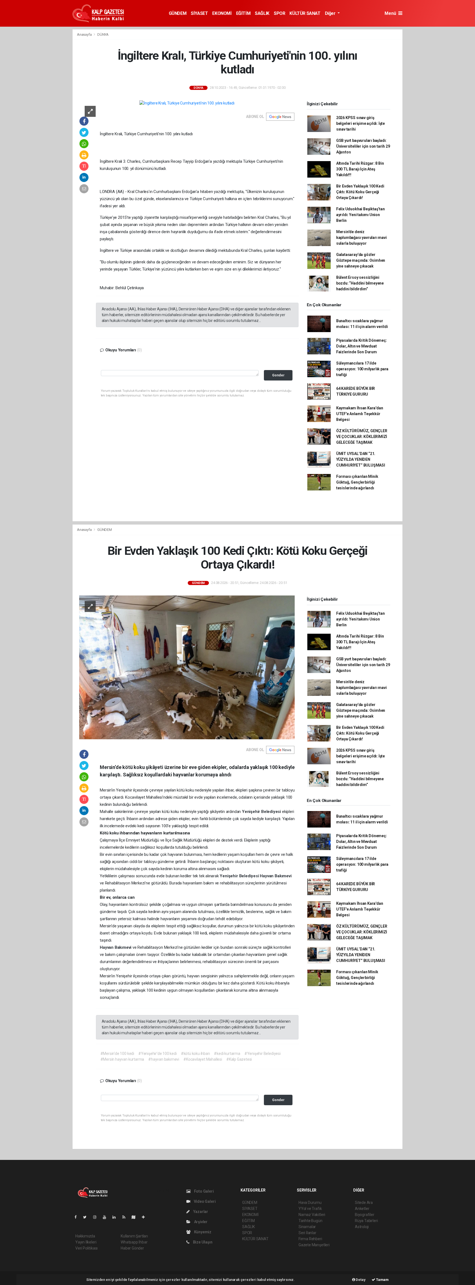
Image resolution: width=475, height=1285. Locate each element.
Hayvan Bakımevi (275, 875)
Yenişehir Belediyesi (262, 811)
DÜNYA (103, 34)
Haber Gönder (132, 1248)
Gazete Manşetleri (314, 1245)
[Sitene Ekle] (145, 1217)
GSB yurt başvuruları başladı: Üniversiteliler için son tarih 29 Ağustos (363, 146)
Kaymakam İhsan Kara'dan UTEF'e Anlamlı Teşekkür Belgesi (359, 414)
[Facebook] (77, 1217)
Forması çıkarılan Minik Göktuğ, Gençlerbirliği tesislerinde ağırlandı (357, 482)
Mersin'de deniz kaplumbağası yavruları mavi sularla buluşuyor (361, 238)
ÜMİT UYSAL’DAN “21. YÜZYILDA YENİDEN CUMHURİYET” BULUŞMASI (360, 459)
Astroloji (362, 1227)
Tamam (382, 1280)
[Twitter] (87, 1217)
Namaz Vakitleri (312, 1214)
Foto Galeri (203, 1191)
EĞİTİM (243, 13)
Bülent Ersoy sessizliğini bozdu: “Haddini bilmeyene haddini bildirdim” (360, 283)
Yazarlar (200, 1211)
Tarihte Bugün (310, 1220)
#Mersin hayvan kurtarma (122, 1059)
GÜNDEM (178, 13)
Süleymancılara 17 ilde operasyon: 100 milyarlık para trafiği (362, 369)
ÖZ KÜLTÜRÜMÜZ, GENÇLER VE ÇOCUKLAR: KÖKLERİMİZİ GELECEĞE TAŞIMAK (361, 437)
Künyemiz (202, 1232)
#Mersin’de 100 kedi (117, 1053)
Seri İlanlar (307, 1233)
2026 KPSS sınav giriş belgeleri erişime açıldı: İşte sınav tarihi (360, 123)
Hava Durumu (310, 1202)
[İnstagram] (97, 1217)
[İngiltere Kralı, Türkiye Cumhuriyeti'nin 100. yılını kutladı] (186, 103)
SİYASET (199, 13)
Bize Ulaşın (202, 1242)
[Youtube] (107, 1217)
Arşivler (200, 1222)
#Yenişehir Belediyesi (262, 1053)
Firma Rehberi (310, 1239)
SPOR (279, 13)
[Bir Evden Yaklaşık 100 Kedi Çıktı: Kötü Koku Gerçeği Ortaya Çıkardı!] (187, 667)
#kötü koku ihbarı (195, 1053)
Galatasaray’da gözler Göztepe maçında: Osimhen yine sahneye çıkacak (360, 260)
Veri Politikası (86, 1248)
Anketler (362, 1208)
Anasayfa (84, 34)
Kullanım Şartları (134, 1236)
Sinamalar (307, 1227)
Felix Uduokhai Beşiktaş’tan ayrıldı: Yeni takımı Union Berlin (360, 215)
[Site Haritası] (136, 1217)
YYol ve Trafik (310, 1208)
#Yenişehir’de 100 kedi (157, 1053)
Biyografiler (364, 1214)
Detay (360, 1280)
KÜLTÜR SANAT (304, 13)
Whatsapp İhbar (134, 1242)
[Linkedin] (116, 1217)
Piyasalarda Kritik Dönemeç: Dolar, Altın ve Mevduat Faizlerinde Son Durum (361, 346)
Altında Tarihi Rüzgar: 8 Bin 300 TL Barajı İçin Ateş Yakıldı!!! (360, 169)
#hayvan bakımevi (163, 1059)
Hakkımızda (85, 1236)
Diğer (331, 13)
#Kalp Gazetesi (239, 1059)
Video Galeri (204, 1201)
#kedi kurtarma (227, 1053)
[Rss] (126, 1217)
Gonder (278, 375)
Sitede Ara (364, 1202)
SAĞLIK (262, 13)
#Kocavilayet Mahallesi (202, 1059)
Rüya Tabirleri (366, 1220)
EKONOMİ (221, 13)
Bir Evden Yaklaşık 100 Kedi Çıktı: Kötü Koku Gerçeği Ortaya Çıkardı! (360, 192)
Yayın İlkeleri (85, 1242)
